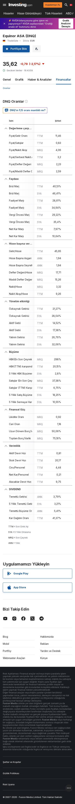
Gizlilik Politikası (11, 773)
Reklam (44, 643)
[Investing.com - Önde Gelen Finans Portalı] (20, 5)
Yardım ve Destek (50, 650)
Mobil (6, 643)
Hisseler (8, 13)
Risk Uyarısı (9, 784)
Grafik (19, 79)
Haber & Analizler (40, 79)
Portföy (7, 650)
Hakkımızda (47, 636)
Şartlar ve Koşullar (12, 762)
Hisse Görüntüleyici (29, 13)
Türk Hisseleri (53, 13)
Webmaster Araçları (14, 658)
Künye (44, 658)
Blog (5, 636)
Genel (7, 79)
